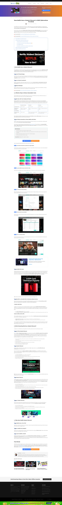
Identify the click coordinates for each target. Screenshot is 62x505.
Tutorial (34, 3)
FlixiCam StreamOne (32, 124)
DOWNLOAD (42, 3)
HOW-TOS (15, 461)
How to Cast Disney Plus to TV (46, 491)
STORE (38, 3)
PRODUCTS (29, 3)
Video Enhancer (34, 499)
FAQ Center (33, 486)
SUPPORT (47, 3)
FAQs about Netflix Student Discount (21, 48)
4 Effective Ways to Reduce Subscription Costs (22, 40)
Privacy (25, 499)
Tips (13, 17)
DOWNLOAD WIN (27, 449)
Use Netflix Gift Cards (20, 44)
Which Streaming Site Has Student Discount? (22, 47)
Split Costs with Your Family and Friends (22, 41)
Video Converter (30, 499)
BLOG (50, 3)
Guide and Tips (34, 488)
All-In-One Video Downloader (25, 487)
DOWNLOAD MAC (36, 449)
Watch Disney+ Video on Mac (46, 486)
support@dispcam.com (13, 0)
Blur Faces (42, 499)
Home (11, 17)
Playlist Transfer (38, 499)
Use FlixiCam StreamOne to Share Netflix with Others (24, 43)
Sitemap (27, 499)
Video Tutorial (33, 490)
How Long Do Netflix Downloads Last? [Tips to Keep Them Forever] (29, 36)
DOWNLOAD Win (46, 10)
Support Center (23, 491)
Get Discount (33, 493)
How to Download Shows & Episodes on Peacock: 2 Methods (28, 90)
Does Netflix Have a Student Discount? (21, 38)
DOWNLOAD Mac (47, 12)
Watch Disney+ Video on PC (45, 488)
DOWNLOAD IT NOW (47, 479)
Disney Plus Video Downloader (25, 486)
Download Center (23, 490)
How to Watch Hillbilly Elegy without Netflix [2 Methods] (27, 34)
